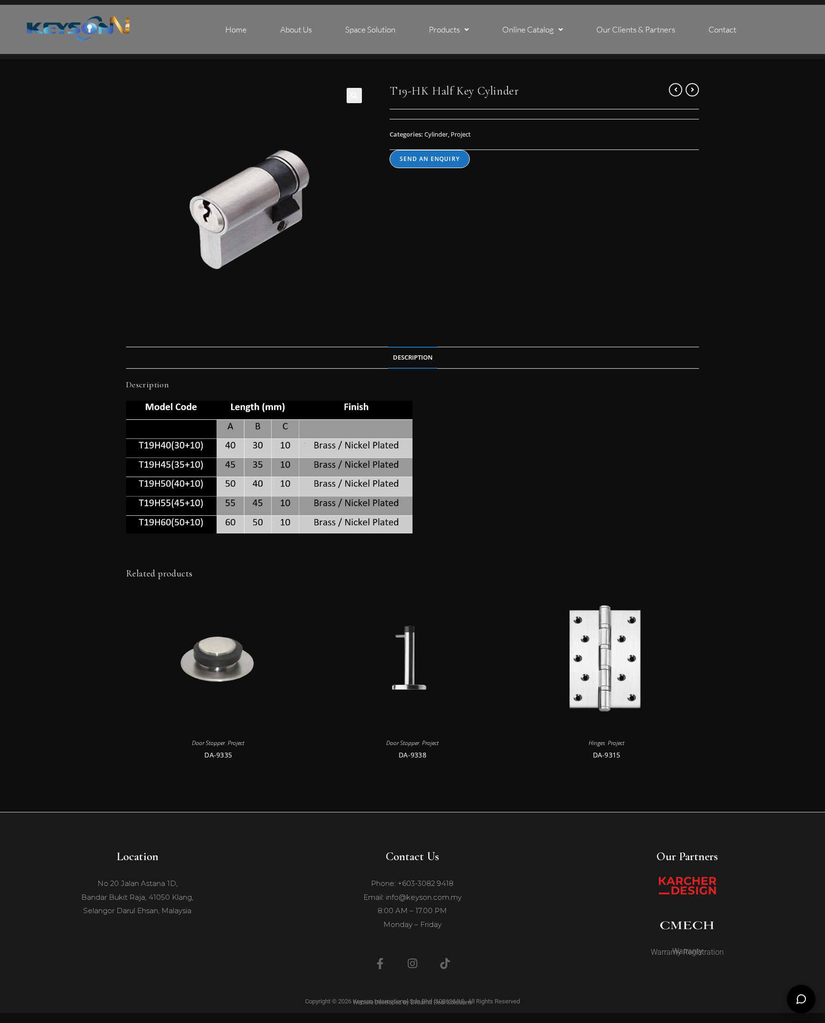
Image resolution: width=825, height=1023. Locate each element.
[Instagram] (412, 963)
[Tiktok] (445, 963)
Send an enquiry (430, 159)
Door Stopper (208, 743)
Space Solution (370, 29)
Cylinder (436, 134)
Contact (722, 29)
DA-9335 (218, 754)
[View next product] (692, 89)
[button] (449, 29)
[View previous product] (675, 89)
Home (236, 29)
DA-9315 (607, 754)
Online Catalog (528, 29)
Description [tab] (413, 357)
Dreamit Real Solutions (441, 1002)
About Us (296, 29)
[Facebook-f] (380, 963)
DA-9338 (412, 754)
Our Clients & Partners (635, 29)
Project (461, 134)
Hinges (597, 743)
